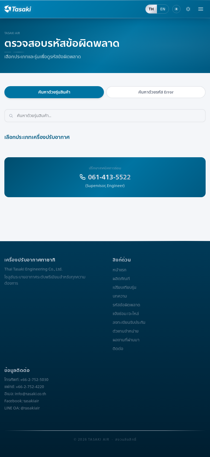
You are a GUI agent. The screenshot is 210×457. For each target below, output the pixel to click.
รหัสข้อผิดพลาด (126, 305)
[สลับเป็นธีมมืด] (176, 9)
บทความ (120, 296)
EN (162, 9)
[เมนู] (201, 9)
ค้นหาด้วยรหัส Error (156, 92)
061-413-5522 (109, 177)
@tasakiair (30, 408)
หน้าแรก (119, 270)
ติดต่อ (118, 348)
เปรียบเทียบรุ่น (124, 287)
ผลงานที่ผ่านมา (126, 340)
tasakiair (31, 401)
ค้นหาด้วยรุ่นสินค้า (54, 92)
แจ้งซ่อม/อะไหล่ (126, 313)
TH (151, 9)
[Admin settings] (188, 9)
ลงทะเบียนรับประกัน (129, 322)
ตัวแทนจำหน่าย (126, 331)
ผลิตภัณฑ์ (121, 278)
